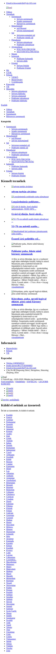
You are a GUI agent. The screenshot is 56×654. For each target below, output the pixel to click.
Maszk (14, 54)
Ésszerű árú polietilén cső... (25, 238)
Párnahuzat (16, 40)
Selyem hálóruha (18, 94)
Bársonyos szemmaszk (26, 24)
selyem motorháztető (25, 31)
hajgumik (15, 56)
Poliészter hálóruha (19, 101)
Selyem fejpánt (23, 66)
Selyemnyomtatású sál (26, 35)
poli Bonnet (21, 28)
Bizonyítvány (17, 80)
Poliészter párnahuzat (25, 45)
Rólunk (9, 75)
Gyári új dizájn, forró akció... (27, 214)
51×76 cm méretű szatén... (25, 226)
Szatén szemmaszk (24, 21)
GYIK (9, 73)
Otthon (9, 12)
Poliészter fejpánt (24, 68)
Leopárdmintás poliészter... (25, 201)
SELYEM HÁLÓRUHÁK (28, 52)
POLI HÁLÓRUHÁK (26, 49)
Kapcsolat (10, 84)
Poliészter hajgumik (25, 59)
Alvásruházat (16, 47)
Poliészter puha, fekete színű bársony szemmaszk (26, 252)
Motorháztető (16, 26)
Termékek (10, 14)
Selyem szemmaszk (25, 19)
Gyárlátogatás (17, 82)
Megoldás (10, 89)
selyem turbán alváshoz (23, 191)
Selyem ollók (22, 61)
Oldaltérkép (20, 382)
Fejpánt (14, 63)
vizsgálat (15, 287)
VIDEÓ (14, 77)
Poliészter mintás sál (25, 38)
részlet (21, 287)
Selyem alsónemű (18, 96)
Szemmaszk (16, 17)
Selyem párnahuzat (24, 42)
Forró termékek (7, 382)
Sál (12, 33)
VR (7, 87)
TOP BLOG (32, 382)
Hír (7, 70)
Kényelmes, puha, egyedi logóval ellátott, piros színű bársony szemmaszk (28, 301)
